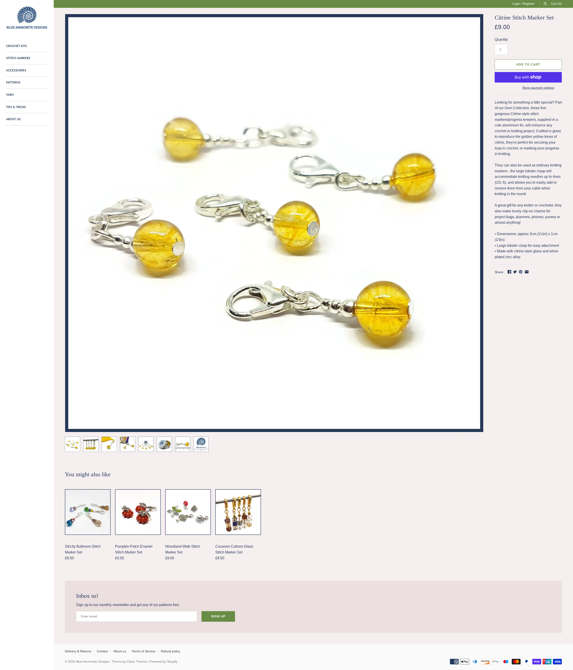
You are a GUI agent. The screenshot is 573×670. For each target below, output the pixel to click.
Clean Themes (137, 661)
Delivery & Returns (78, 651)
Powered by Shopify (163, 661)
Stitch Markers (18, 58)
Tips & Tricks (16, 107)
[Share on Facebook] (509, 272)
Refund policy (170, 651)
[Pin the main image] (520, 272)
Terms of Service (143, 651)
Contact (102, 651)
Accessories (16, 70)
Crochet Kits (16, 46)
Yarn (10, 94)
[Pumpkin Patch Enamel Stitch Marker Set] (138, 512)
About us (13, 119)
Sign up (218, 616)
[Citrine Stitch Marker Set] (274, 223)
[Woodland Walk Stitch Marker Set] (188, 512)
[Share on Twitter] (515, 272)
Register (529, 3)
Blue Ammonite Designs (93, 661)
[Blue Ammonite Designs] (27, 18)
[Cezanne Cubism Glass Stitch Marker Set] (238, 512)
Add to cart (528, 64)
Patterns (13, 82)
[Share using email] (526, 272)
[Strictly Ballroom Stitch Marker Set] (88, 512)
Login (516, 3)
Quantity (501, 39)
